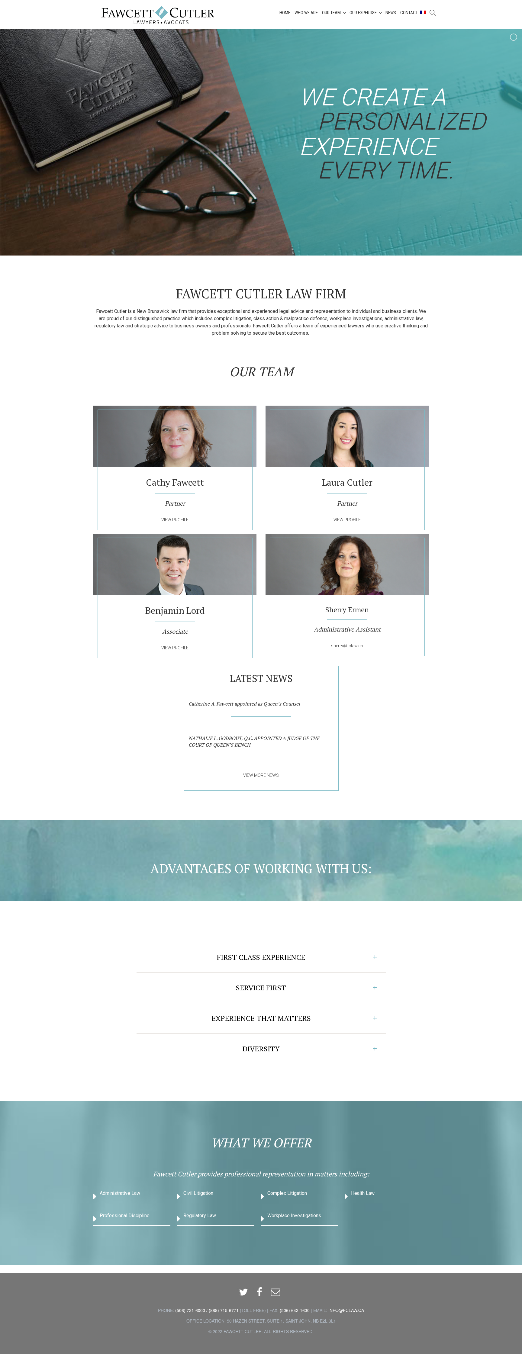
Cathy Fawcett (175, 482)
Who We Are (306, 12)
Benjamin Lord (175, 610)
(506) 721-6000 (190, 1310)
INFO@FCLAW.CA (346, 1310)
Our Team (331, 12)
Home (284, 12)
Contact (409, 12)
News (390, 12)
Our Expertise (363, 12)
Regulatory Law (199, 1215)
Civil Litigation (198, 1193)
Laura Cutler (347, 482)
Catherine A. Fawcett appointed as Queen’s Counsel (244, 703)
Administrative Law (120, 1193)
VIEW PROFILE (174, 519)
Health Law (363, 1193)
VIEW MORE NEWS (261, 775)
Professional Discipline (125, 1215)
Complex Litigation (287, 1193)
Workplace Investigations (294, 1215)
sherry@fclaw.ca (347, 645)
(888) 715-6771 (224, 1310)
